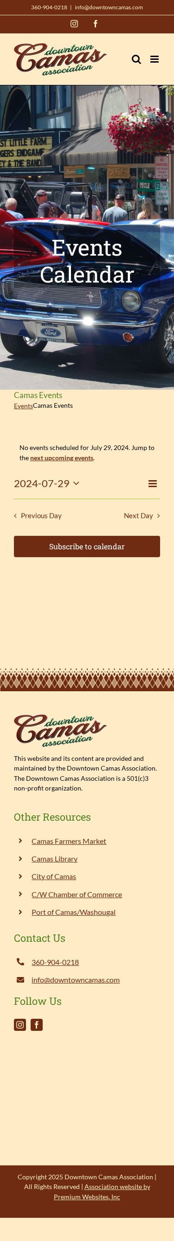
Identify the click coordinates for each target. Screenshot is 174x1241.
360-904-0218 (49, 7)
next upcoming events (61, 458)
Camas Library (54, 858)
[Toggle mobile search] (136, 59)
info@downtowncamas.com (109, 7)
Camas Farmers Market (69, 840)
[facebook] (37, 1025)
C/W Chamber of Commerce (77, 894)
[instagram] (20, 1025)
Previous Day (41, 515)
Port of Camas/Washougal (74, 911)
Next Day (138, 515)
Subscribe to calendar (87, 546)
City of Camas (54, 876)
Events (23, 406)
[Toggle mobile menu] (155, 59)
